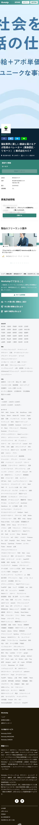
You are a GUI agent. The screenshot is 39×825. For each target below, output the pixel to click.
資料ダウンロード (6, 723)
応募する (19, 215)
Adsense (3, 656)
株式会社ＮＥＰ (6, 135)
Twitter (10, 656)
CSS (8, 446)
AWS (7, 412)
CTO (25, 506)
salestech (26, 671)
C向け (16, 537)
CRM (25, 487)
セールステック (17, 671)
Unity (23, 518)
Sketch (9, 415)
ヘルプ (3, 717)
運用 (2, 462)
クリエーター (10, 478)
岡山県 (9, 339)
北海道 (20, 332)
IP (17, 665)
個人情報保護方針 (5, 817)
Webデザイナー (16, 531)
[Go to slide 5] (18, 263)
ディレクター (5, 459)
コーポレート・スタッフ (8, 362)
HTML (3, 446)
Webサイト (4, 593)
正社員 (21, 665)
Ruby (18, 534)
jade (26, 659)
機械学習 (23, 500)
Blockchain (11, 665)
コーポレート (23, 490)
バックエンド (10, 462)
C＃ (12, 687)
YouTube (16, 656)
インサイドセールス (7, 468)
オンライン (14, 690)
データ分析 (4, 568)
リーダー (19, 653)
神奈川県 (27, 329)
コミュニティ (13, 590)
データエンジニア (13, 500)
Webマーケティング (21, 422)
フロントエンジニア (23, 603)
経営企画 (3, 496)
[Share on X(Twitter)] (11, 138)
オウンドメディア (21, 446)
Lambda (12, 653)
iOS (2, 534)
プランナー (14, 459)
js (25, 575)
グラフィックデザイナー (8, 434)
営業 (29, 465)
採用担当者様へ (5, 720)
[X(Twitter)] (22, 801)
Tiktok (31, 678)
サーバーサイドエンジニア (9, 493)
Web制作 (21, 590)
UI (1, 428)
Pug (30, 659)
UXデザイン (22, 465)
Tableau (10, 678)
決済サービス (5, 690)
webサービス (5, 603)
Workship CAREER (6, 739)
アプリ (15, 453)
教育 (19, 518)
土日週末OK (17, 391)
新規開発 (3, 596)
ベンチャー (18, 475)
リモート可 (10, 382)
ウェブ (15, 587)
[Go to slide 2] (12, 263)
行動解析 (3, 628)
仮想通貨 (3, 624)
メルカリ (22, 537)
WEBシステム (5, 687)
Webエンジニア (14, 609)
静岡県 (15, 332)
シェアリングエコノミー (20, 481)
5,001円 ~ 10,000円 (7, 405)
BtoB (29, 484)
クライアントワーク (7, 440)
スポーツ (12, 593)
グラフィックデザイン (7, 584)
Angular (3, 631)
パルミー (26, 606)
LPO (2, 599)
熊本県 (20, 342)
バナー (24, 484)
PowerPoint (23, 640)
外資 (24, 515)
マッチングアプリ (22, 696)
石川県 (26, 342)
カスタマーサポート (7, 515)
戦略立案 (22, 690)
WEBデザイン (9, 475)
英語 (31, 681)
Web (23, 553)
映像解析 (11, 628)
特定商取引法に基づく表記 (8, 820)
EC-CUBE (23, 649)
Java (7, 606)
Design (3, 618)
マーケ (30, 450)
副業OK (3, 382)
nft (18, 662)
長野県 (26, 339)
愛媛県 (26, 332)
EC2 (30, 443)
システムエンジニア (7, 668)
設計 (27, 684)
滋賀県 (3, 336)
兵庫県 (9, 329)
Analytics (15, 565)
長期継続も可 (25, 521)
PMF (2, 487)
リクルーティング (24, 693)
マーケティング (22, 349)
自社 (31, 587)
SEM (23, 568)
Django (29, 518)
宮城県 (9, 342)
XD (16, 440)
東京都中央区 (7, 155)
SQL (2, 643)
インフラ (3, 472)
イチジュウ (17, 703)
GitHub (15, 631)
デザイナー (4, 352)
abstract (29, 656)
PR (30, 472)
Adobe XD (16, 415)
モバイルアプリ (10, 696)
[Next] (37, 244)
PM (17, 412)
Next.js (23, 540)
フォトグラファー (6, 374)
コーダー (18, 559)
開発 (28, 575)
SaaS (26, 512)
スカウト (8, 453)
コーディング (10, 559)
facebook (18, 425)
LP (21, 571)
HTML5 (28, 556)
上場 (15, 678)
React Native (24, 612)
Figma (3, 415)
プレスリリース (21, 593)
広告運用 (11, 425)
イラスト (3, 528)
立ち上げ (25, 472)
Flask (12, 674)
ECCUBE (30, 649)
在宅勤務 (21, 587)
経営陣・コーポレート (26, 368)
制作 (30, 628)
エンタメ (12, 534)
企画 (14, 546)
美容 (29, 640)
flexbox (21, 659)
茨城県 (15, 326)
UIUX (29, 459)
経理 (2, 662)
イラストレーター (6, 518)
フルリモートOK (6, 385)
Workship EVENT (6, 733)
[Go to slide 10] (28, 263)
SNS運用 (23, 609)
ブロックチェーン (19, 646)
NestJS (16, 649)
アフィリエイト (13, 578)
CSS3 (3, 559)
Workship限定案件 (6, 703)
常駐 (2, 615)
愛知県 (15, 329)
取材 (29, 418)
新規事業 (15, 385)
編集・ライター (22, 362)
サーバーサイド (22, 525)
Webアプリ (26, 531)
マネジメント (17, 528)
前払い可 (18, 382)
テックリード (17, 509)
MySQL (13, 562)
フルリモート (5, 484)
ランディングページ (7, 575)
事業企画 (3, 500)
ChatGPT (25, 703)
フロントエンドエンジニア (17, 365)
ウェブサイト (19, 575)
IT (6, 487)
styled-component (6, 649)
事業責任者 (4, 609)
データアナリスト (21, 674)
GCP (6, 540)
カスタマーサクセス (27, 371)
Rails (7, 599)
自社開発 (11, 581)
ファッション (23, 496)
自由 (9, 587)
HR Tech (3, 481)
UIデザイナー (5, 674)
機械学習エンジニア (21, 621)
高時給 (3, 525)
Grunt (7, 659)
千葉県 (3, 332)
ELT (20, 699)
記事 (9, 528)
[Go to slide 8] (24, 263)
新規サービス (23, 493)
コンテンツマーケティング (9, 456)
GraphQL (12, 540)
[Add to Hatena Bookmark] (17, 138)
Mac (7, 653)
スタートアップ (24, 385)
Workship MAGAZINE (7, 736)
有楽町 (25, 678)
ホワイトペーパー (13, 437)
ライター (23, 418)
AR (9, 531)
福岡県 (3, 329)
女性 (2, 696)
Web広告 (4, 425)
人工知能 (15, 506)
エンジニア (18, 462)
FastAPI (3, 678)
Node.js (3, 637)
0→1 (31, 578)
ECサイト (10, 612)
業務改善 (22, 631)
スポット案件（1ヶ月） (15, 388)
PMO (20, 678)
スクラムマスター (6, 509)
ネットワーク (25, 637)
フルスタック (5, 556)
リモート (26, 462)
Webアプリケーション (23, 584)
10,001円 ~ (18, 405)
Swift (6, 534)
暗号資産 (29, 662)
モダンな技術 (15, 521)
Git (9, 443)
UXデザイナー (22, 668)
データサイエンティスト (21, 352)
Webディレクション (7, 621)
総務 (30, 490)
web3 (14, 662)
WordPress (23, 412)
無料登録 (34, 2)
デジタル (3, 503)
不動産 (22, 643)
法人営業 (23, 450)
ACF (2, 659)
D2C (7, 643)
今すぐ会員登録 (20, 295)
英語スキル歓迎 (5, 394)
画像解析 (26, 624)
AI (10, 506)
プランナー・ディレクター (9, 356)
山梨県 (3, 342)
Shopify (16, 612)
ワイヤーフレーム (12, 640)
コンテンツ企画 (13, 487)
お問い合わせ (4, 811)
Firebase (30, 537)
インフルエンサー (6, 646)
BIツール (18, 581)
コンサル (25, 543)
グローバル (18, 515)
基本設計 (18, 681)
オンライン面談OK (6, 391)
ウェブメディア (5, 565)
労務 (7, 418)
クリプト (3, 665)
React (29, 540)
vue (27, 587)
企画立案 (3, 465)
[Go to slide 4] (16, 263)
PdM (19, 553)
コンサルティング (13, 503)
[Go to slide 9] (26, 263)
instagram (15, 571)
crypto (23, 662)
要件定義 (11, 681)
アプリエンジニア (26, 634)
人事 (16, 368)
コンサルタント (13, 496)
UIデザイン (24, 437)
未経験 (3, 562)
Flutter (3, 546)
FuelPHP (3, 587)
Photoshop (23, 428)
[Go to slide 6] (20, 263)
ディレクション (13, 431)
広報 (11, 352)
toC (12, 537)
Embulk (10, 699)
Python (30, 500)
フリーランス (5, 450)
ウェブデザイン (25, 562)
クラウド (11, 472)
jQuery (10, 631)
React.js (3, 543)
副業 (2, 418)
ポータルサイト (20, 556)
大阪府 (9, 326)
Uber (30, 481)
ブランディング (5, 490)
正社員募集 (26, 391)
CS (6, 590)
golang (23, 656)
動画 (2, 478)
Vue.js (14, 525)
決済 (2, 606)
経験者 (3, 612)
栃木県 (26, 336)
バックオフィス (14, 418)
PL (19, 637)
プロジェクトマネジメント (9, 550)
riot (16, 659)
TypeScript (11, 543)
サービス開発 (14, 643)
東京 (2, 653)
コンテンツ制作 (5, 571)
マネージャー (19, 687)
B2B (8, 562)
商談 (16, 693)
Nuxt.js (20, 624)
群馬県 (20, 339)
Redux (23, 615)
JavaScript (24, 503)
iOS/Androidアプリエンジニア (10, 371)
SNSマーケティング (21, 628)
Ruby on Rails (5, 521)
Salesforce (4, 506)
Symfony (16, 634)
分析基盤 (3, 699)
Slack (5, 428)
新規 (9, 596)
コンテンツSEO (24, 596)
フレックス (18, 599)
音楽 (15, 518)
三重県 (15, 342)
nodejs (29, 615)
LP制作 (3, 640)
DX (21, 487)
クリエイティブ (15, 484)
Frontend (18, 543)
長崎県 (15, 339)
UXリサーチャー (6, 671)
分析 (29, 609)
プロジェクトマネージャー (9, 359)
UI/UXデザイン (11, 637)
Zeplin (28, 415)
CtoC (9, 481)
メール (26, 578)
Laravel (25, 443)
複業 (11, 599)
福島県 (20, 336)
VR (5, 531)
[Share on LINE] (24, 138)
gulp (12, 659)
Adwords (29, 568)
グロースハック (24, 565)
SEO (12, 422)
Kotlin (14, 624)
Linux (28, 553)
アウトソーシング (6, 634)
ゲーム (18, 618)
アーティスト (5, 537)
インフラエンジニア (7, 368)
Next (18, 540)
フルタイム (26, 599)
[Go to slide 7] (22, 263)
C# (2, 531)
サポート (3, 443)
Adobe (30, 515)
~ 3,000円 (4, 402)
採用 (2, 453)
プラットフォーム (20, 468)
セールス (21, 356)
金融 (9, 624)
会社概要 (3, 808)
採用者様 (17, 2)
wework (13, 603)
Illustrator (4, 431)
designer (8, 662)
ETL (15, 699)
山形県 (20, 329)
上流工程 (3, 681)
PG (12, 684)
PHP (2, 412)
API (11, 606)
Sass (20, 578)
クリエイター (10, 615)
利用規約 (3, 814)
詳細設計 (17, 684)
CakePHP (26, 559)
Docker (12, 412)
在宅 (2, 590)
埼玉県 (20, 326)
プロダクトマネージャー (8, 553)
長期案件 (3, 388)
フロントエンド (14, 428)
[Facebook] (17, 801)
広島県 (26, 326)
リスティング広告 (15, 568)
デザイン (3, 437)
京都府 (9, 332)
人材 (28, 468)
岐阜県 (3, 339)
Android (9, 546)
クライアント (18, 606)
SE (16, 668)
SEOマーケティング (7, 693)
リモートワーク (13, 465)
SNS (29, 446)
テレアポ (15, 490)
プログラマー (5, 684)
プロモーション (27, 528)
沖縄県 (9, 336)
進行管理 (3, 578)
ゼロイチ (3, 581)
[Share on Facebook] (4, 138)
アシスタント (22, 440)
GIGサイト (4, 750)
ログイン (25, 2)
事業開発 (25, 475)
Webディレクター (23, 434)
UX (2, 475)
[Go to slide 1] (11, 263)
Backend (24, 534)
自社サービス (15, 450)
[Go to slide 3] (14, 263)
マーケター (22, 459)
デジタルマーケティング (8, 512)
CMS (29, 412)
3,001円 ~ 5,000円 (14, 402)
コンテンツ (23, 478)
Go (2, 540)
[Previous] (1, 244)
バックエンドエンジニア (8, 349)
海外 (12, 556)
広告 (16, 478)
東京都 (3, 326)
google (26, 653)
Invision (22, 415)
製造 (23, 684)
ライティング (5, 422)
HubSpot (20, 512)
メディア (18, 472)
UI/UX (8, 525)
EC (18, 562)
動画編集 (25, 681)
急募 (24, 382)
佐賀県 (15, 336)
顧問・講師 (4, 365)
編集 (12, 446)
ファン (17, 615)
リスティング (27, 425)
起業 (20, 506)
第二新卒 (15, 596)
